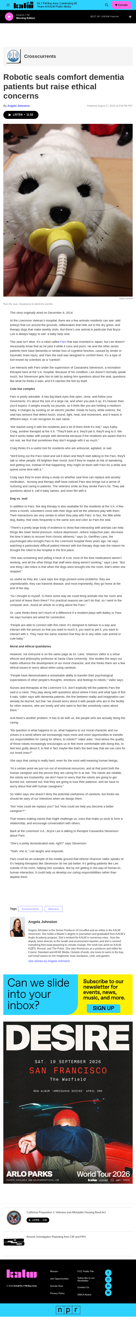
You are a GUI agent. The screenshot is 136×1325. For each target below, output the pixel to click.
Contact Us (83, 1287)
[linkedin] (108, 1286)
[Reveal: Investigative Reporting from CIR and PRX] (14, 1242)
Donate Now (56, 1286)
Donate (123, 5)
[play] (9, 17)
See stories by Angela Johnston (49, 961)
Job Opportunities (59, 1278)
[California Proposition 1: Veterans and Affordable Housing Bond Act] (14, 1218)
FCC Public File (85, 1271)
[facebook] (108, 1272)
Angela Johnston (18, 105)
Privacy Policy (57, 1293)
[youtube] (108, 1292)
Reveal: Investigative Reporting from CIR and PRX (56, 1236)
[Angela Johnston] (17, 927)
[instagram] (108, 1279)
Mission (54, 1271)
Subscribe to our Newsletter (86, 1279)
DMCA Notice (84, 1294)
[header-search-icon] (106, 4)
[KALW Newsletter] (68, 994)
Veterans (53, 909)
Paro (62, 341)
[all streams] (131, 16)
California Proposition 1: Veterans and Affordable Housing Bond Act (66, 1212)
